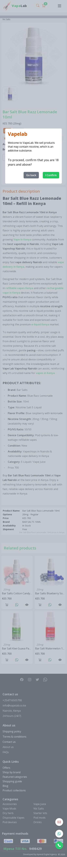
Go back (31, 175)
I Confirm (51, 175)
